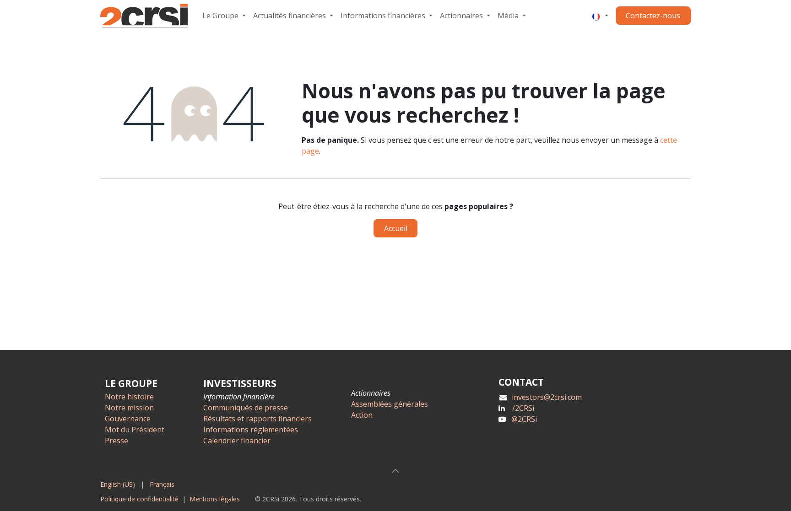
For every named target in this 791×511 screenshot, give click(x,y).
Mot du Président (134, 430)
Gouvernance (128, 419)
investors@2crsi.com (547, 397)
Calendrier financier (237, 441)
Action (362, 415)
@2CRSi (524, 419)
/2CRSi (523, 408)
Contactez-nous (653, 16)
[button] (395, 471)
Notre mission (129, 408)
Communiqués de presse (245, 408)
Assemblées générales (389, 404)
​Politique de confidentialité (139, 499)
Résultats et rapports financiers (257, 419)
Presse (116, 441)
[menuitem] (224, 15)
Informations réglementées (250, 430)
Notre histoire (129, 397)
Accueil (395, 228)
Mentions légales (215, 499)
